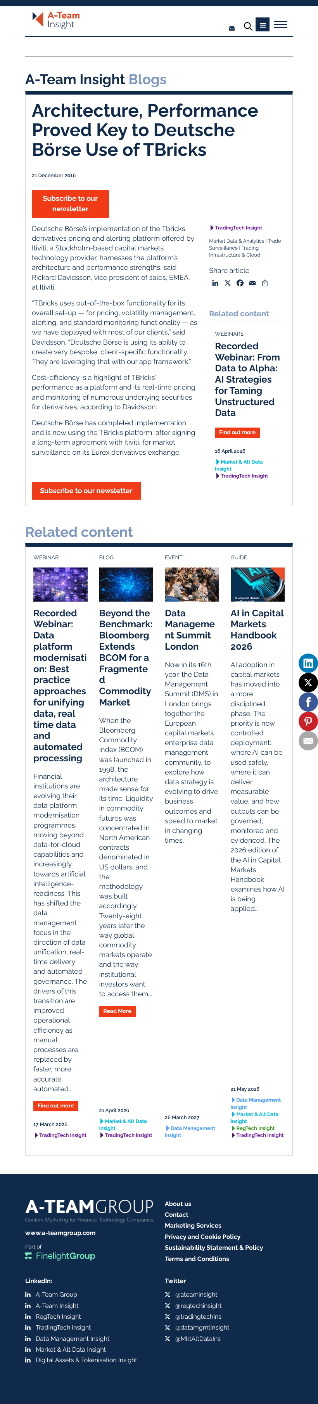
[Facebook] (308, 702)
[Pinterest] (308, 721)
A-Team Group (56, 1294)
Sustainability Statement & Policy (214, 1247)
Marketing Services (193, 1225)
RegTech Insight (256, 1128)
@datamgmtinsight (202, 1327)
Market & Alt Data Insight (239, 465)
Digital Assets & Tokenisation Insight (86, 1360)
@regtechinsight (198, 1305)
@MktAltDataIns (198, 1338)
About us (178, 1203)
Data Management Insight (190, 1132)
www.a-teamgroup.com (60, 1233)
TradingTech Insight (238, 228)
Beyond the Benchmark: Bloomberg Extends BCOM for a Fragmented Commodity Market (126, 657)
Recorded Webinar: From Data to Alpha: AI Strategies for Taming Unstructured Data (247, 379)
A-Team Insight (57, 1305)
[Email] (308, 740)
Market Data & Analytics (236, 241)
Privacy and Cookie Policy (202, 1236)
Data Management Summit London (190, 629)
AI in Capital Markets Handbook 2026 (257, 629)
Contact (176, 1214)
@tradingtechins (198, 1316)
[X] (308, 682)
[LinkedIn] (308, 663)
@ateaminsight (196, 1294)
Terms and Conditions (197, 1259)
